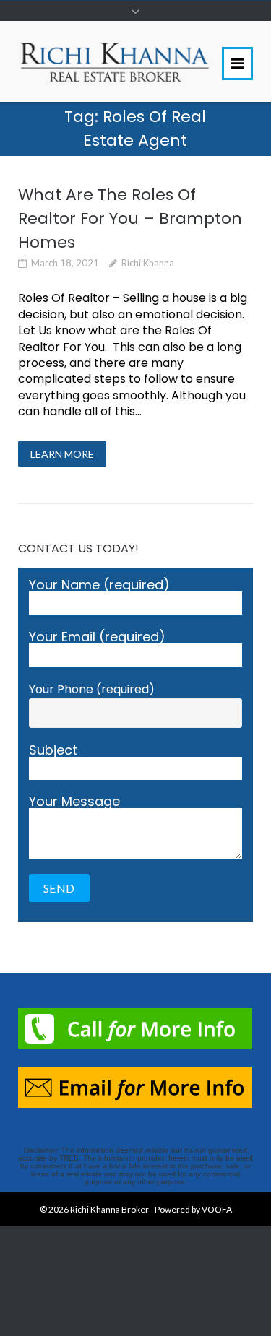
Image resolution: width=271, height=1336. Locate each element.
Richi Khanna (147, 263)
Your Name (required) (99, 586)
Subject (53, 751)
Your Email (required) (97, 638)
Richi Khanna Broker (109, 1209)
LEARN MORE (62, 454)
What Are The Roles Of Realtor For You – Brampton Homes (130, 218)
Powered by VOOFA (193, 1209)
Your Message (74, 802)
